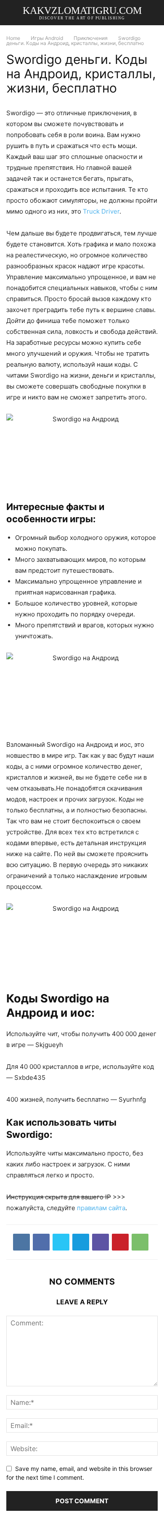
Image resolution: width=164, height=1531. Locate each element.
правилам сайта (101, 1208)
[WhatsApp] (140, 1242)
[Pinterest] (120, 1242)
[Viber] (100, 1242)
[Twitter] (61, 1242)
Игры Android (47, 38)
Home (13, 38)
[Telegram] (80, 1242)
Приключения (91, 38)
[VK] (21, 1242)
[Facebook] (41, 1242)
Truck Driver (101, 211)
